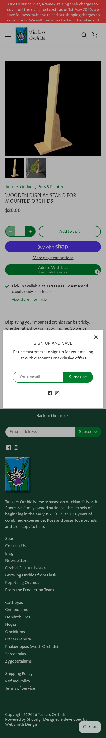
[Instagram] (57, 393)
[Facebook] (50, 393)
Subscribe (78, 377)
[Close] (96, 337)
